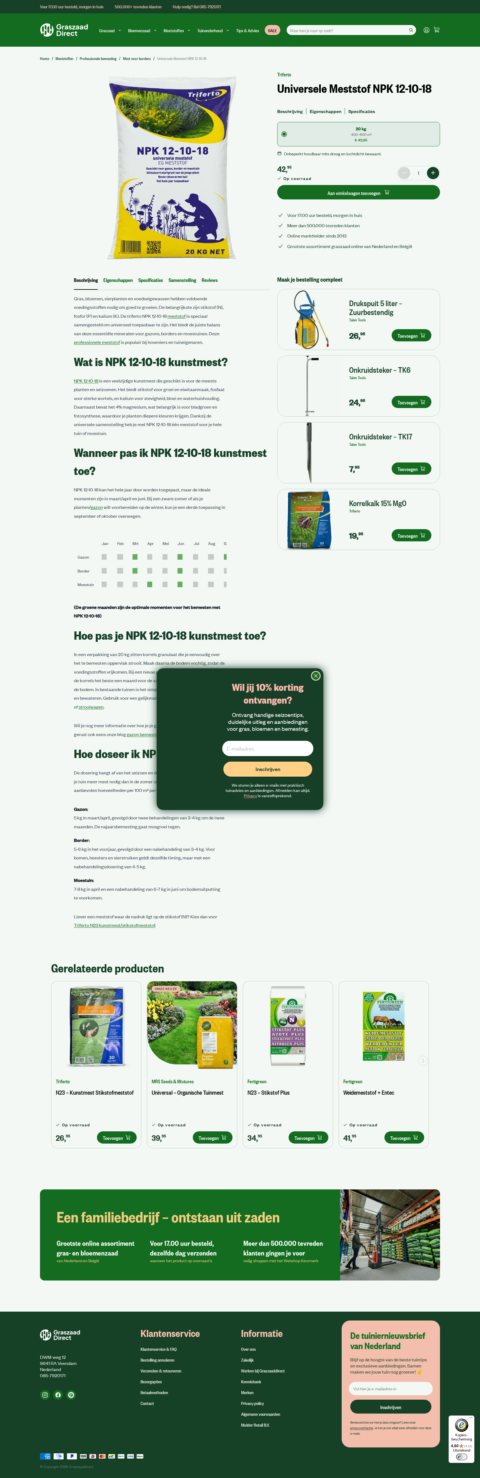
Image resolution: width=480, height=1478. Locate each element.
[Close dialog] (316, 676)
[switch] (461, 1457)
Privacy (250, 795)
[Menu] (471, 1419)
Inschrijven (268, 769)
